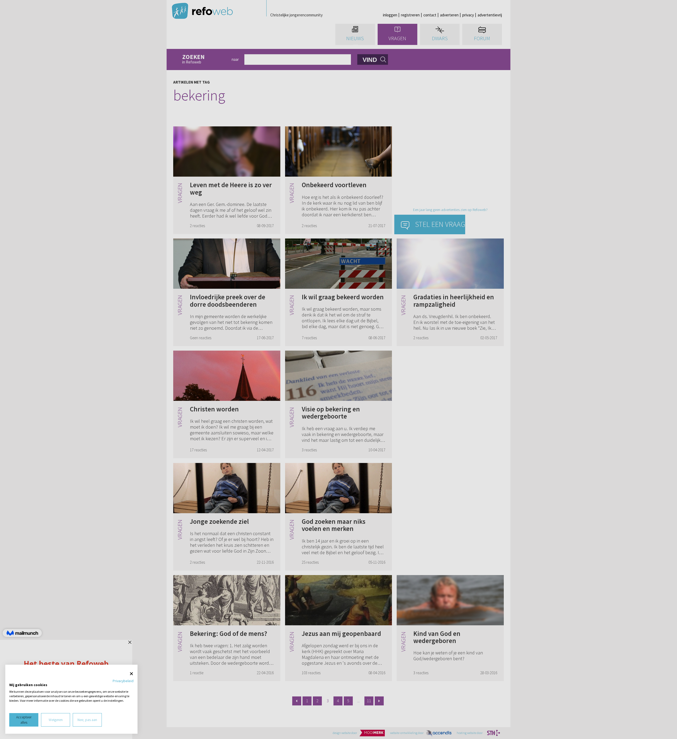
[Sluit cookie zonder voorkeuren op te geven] (131, 674)
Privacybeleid (123, 680)
